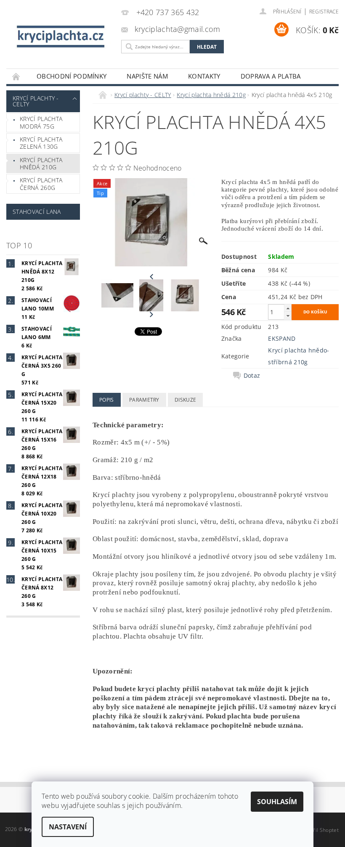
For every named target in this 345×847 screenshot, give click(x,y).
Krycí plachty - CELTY (36, 101)
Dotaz (252, 375)
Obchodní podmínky (71, 76)
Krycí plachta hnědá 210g (41, 163)
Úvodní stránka (16, 76)
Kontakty (204, 76)
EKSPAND (281, 338)
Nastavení (68, 826)
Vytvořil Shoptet (319, 830)
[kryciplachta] (62, 36)
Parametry (144, 399)
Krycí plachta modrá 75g (41, 122)
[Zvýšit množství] (288, 308)
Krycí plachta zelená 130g (41, 143)
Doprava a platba (271, 76)
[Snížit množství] (288, 316)
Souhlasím (277, 801)
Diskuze (185, 399)
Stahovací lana (37, 212)
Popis (106, 399)
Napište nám (147, 76)
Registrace (324, 11)
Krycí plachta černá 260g (41, 184)
